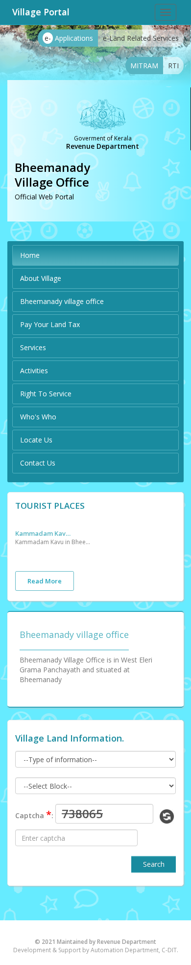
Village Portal (41, 12)
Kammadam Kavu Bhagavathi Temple (44, 533)
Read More (44, 581)
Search (154, 864)
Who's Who (38, 416)
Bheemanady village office (62, 301)
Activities (34, 370)
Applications (69, 38)
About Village (40, 278)
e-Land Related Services (141, 38)
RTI (173, 65)
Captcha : (34, 814)
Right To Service (46, 393)
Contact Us (37, 463)
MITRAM (144, 65)
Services (33, 347)
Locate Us (36, 439)
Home (30, 255)
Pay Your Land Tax (50, 324)
